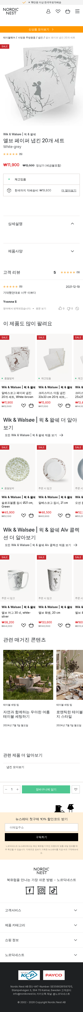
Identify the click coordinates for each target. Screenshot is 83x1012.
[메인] (11, 11)
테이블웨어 (9, 37)
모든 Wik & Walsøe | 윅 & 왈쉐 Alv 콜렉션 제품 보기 (38, 545)
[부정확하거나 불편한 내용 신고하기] (77, 308)
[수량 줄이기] (6, 789)
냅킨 (40, 37)
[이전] (7, 85)
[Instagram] (41, 889)
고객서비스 (13, 910)
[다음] (76, 85)
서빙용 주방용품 (26, 37)
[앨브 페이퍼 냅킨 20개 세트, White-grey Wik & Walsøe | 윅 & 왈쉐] (41, 84)
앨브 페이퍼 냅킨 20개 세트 (60, 37)
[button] (12, 154)
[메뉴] (77, 11)
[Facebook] (30, 889)
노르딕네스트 (14, 955)
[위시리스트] (58, 11)
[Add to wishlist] (23, 405)
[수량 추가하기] (17, 789)
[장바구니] (68, 11)
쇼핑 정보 (12, 940)
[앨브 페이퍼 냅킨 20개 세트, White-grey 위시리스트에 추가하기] (76, 789)
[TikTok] (53, 889)
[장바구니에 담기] (31, 405)
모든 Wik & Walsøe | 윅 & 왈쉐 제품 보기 (31, 435)
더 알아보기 (68, 190)
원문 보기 (41, 308)
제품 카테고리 (15, 925)
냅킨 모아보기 (15, 767)
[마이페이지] (48, 11)
